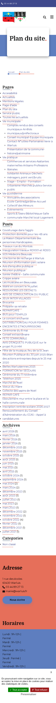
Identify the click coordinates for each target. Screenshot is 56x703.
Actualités (8, 97)
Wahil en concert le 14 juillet (20, 286)
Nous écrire (17, 599)
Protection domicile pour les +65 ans (24, 234)
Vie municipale (11, 121)
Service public (11, 113)
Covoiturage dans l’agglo (17, 230)
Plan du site (24, 72)
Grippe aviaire (10, 278)
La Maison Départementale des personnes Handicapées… (21, 240)
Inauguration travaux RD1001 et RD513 (26, 250)
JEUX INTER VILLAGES (16, 298)
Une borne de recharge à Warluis (23, 258)
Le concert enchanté (15, 318)
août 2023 (8, 495)
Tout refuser (40, 689)
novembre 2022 (12, 515)
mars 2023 (9, 507)
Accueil (11, 72)
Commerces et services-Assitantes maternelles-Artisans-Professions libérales (28, 165)
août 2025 (8, 459)
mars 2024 (9, 487)
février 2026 (9, 439)
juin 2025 (8, 463)
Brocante (8, 302)
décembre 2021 (12, 527)
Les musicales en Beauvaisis (19, 282)
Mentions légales (12, 101)
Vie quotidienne (12, 193)
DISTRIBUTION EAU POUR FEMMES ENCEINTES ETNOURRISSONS (25, 324)
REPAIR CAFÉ (10, 394)
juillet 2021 (9, 531)
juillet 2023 (9, 499)
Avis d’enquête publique (17, 266)
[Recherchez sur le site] (46, 17)
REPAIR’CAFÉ (10, 310)
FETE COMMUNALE (14, 338)
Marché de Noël (12, 382)
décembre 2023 (12, 491)
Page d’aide (9, 105)
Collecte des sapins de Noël (19, 390)
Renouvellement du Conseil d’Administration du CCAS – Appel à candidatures (24, 414)
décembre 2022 (12, 511)
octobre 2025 (10, 455)
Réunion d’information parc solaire (23, 262)
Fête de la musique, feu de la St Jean (25, 350)
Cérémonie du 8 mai (15, 330)
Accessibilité (9, 93)
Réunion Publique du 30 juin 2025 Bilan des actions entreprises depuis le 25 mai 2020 (27, 358)
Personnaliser (28, 694)
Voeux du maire (12, 386)
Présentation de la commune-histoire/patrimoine (26, 151)
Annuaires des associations (23, 197)
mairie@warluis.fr (16, 591)
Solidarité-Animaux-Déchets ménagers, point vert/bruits (24, 175)
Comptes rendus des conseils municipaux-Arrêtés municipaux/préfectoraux (25, 129)
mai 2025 (8, 467)
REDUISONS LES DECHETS (19, 290)
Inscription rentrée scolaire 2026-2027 (26, 406)
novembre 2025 (12, 451)
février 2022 (10, 523)
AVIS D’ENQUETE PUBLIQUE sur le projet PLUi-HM (24, 344)
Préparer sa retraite (14, 306)
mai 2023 (8, 503)
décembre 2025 (12, 447)
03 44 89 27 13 (10, 3)
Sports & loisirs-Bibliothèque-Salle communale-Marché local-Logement (30, 215)
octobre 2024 (10, 475)
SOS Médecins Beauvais (17, 254)
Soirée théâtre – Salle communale (23, 274)
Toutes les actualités (15, 117)
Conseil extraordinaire (15, 334)
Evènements (15, 209)
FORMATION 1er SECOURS (19, 370)
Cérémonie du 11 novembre (19, 374)
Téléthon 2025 (11, 378)
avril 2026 (8, 431)
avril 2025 (8, 471)
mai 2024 (8, 483)
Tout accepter (19, 689)
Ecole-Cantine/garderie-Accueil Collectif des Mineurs (26, 203)
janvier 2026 (10, 443)
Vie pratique (10, 157)
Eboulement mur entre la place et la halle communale (25, 400)
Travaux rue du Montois (17, 246)
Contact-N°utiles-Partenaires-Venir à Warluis (30, 143)
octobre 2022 (10, 519)
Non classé (9, 544)
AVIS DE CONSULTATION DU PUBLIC (25, 294)
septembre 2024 (12, 479)
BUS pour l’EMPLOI (14, 314)
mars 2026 (8, 435)
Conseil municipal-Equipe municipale (30, 137)
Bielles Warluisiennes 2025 (18, 366)
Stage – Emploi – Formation (24, 181)
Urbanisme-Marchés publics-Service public (29, 187)
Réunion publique (14, 270)
